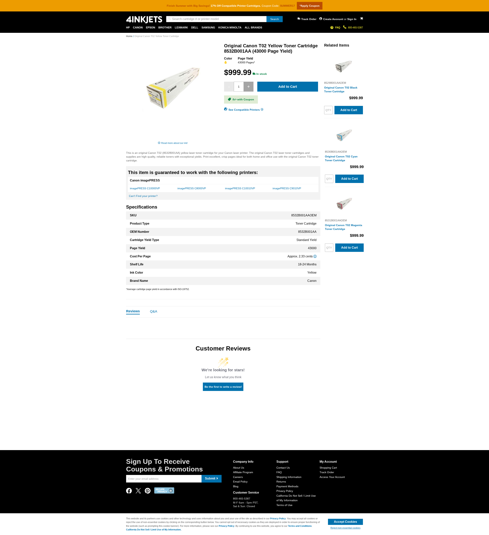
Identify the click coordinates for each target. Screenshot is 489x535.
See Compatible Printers (244, 109)
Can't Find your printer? (143, 195)
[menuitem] (128, 27)
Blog (235, 486)
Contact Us (283, 467)
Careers (238, 477)
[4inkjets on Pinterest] (148, 492)
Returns (281, 481)
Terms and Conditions (300, 526)
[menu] (244, 27)
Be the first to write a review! (223, 386)
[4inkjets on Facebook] (129, 492)
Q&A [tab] (153, 311)
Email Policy (240, 481)
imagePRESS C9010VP (287, 188)
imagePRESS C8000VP (191, 188)
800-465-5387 (355, 27)
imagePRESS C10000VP (145, 188)
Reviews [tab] (133, 311)
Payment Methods (287, 486)
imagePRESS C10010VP (240, 188)
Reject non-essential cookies (345, 528)
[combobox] (224, 19)
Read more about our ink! (174, 143)
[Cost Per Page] (315, 256)
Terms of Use (284, 505)
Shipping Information (288, 477)
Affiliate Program (243, 472)
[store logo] (144, 19)
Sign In (351, 19)
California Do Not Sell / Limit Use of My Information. (153, 529)
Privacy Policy (284, 490)
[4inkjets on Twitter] (138, 492)
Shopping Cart (328, 467)
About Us (238, 467)
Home (129, 36)
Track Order (308, 19)
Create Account (333, 19)
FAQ (337, 27)
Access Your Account (332, 477)
